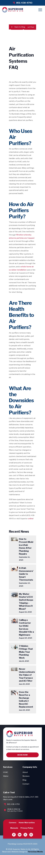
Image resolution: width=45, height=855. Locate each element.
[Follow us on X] (25, 834)
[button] (40, 9)
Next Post (30, 27)
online (30, 518)
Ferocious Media (35, 852)
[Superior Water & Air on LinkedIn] (19, 834)
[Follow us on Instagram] (31, 834)
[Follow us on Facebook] (14, 834)
